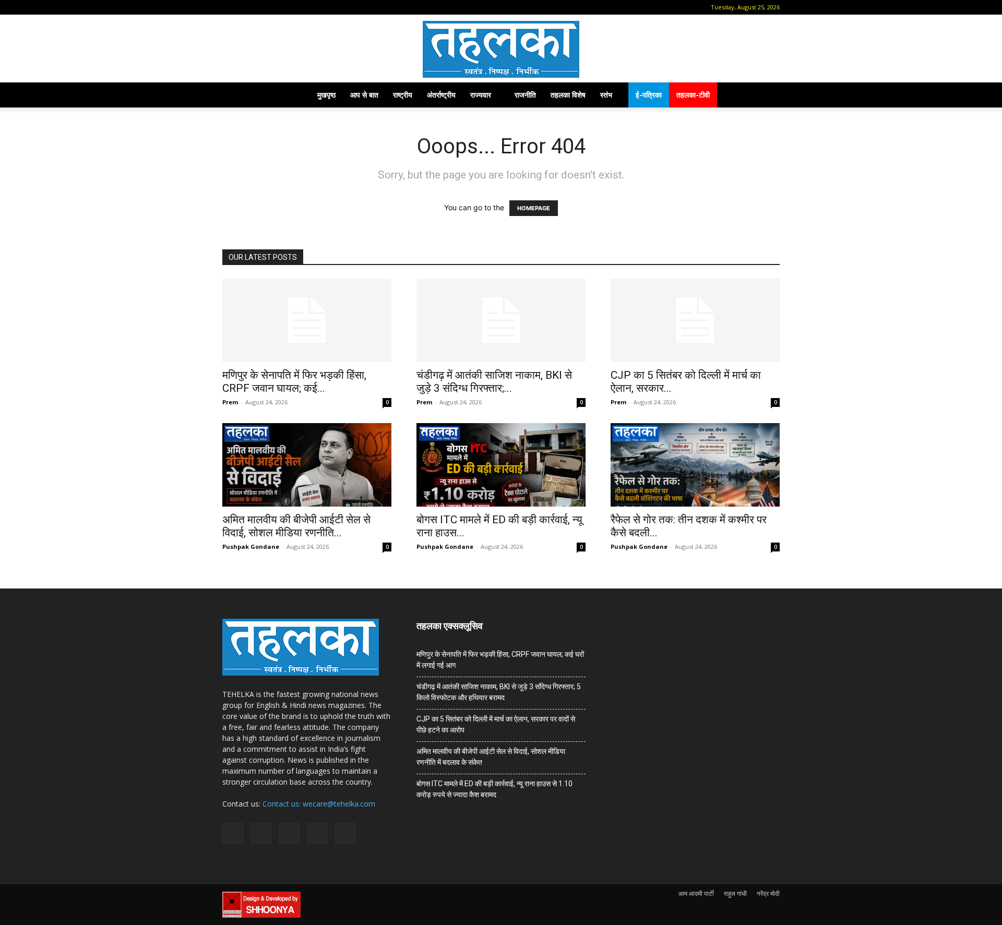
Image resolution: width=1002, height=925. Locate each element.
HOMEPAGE (533, 208)
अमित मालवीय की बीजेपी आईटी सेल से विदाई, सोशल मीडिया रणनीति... (296, 526)
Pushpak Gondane (250, 546)
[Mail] (263, 7)
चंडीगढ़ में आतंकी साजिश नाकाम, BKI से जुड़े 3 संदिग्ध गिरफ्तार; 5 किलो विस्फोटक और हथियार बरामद (498, 692)
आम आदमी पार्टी (696, 893)
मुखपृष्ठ (326, 95)
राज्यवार (480, 95)
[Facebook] (246, 7)
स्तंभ (606, 95)
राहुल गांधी (735, 893)
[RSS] (280, 7)
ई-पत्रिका (649, 95)
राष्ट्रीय (402, 95)
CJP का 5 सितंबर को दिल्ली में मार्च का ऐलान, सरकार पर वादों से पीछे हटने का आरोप (495, 724)
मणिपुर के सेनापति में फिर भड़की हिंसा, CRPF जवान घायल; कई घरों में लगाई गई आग (500, 659)
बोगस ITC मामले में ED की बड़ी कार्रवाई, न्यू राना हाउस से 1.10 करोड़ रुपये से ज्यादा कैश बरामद (494, 789)
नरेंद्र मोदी (768, 893)
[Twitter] (297, 7)
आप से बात (364, 95)
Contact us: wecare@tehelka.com (319, 804)
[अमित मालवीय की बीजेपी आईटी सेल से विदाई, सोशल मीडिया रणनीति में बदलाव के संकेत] (306, 465)
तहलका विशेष (568, 95)
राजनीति (525, 95)
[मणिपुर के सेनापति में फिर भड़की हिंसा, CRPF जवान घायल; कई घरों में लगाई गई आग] (306, 320)
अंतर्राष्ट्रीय (441, 95)
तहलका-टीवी (693, 95)
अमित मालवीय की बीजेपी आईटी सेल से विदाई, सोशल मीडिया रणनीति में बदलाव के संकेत (490, 756)
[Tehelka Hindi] (501, 49)
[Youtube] (315, 7)
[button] (230, 7)
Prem (230, 402)
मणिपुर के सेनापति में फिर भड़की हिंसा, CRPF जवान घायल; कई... (294, 381)
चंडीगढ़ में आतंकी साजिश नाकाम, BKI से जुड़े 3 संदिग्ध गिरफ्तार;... (494, 381)
